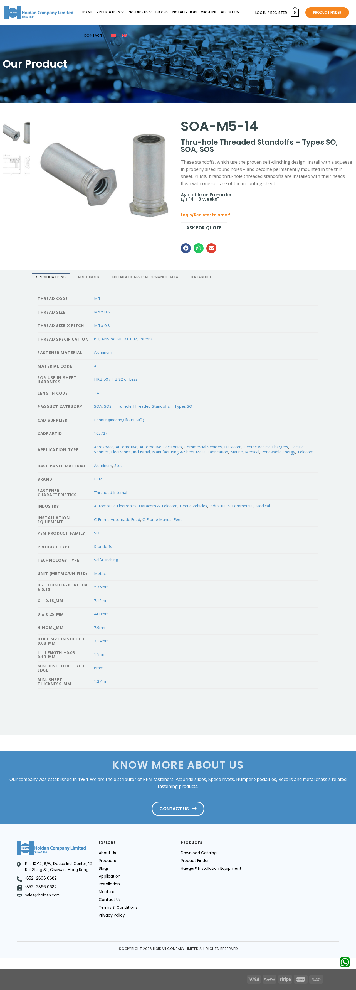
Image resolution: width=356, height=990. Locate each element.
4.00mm (101, 613)
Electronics (121, 452)
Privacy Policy (112, 915)
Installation (184, 11)
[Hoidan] (38, 12)
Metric (100, 573)
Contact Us (110, 899)
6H (96, 339)
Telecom (305, 452)
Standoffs (103, 546)
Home (87, 11)
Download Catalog (199, 853)
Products (138, 11)
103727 (100, 433)
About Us (230, 11)
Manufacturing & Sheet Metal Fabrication (190, 452)
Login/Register (196, 215)
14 (96, 392)
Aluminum (103, 352)
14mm (100, 654)
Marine (236, 452)
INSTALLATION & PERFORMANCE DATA (145, 277)
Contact (93, 35)
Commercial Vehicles (203, 446)
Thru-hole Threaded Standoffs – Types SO (153, 406)
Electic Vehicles (193, 505)
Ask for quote (204, 228)
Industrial (141, 452)
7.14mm (101, 640)
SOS (108, 406)
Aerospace (103, 446)
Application (108, 11)
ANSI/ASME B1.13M (119, 339)
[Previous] (44, 171)
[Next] (163, 171)
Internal (147, 339)
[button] (186, 248)
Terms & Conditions (118, 907)
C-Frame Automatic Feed (117, 519)
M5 (97, 298)
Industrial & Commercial (231, 505)
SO (96, 532)
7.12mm (101, 600)
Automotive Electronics (161, 446)
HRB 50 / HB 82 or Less (115, 379)
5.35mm (101, 586)
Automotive (126, 446)
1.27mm (101, 681)
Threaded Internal (110, 492)
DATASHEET (201, 277)
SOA (98, 406)
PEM (98, 479)
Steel (118, 465)
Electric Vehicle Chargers (266, 446)
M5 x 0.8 (102, 312)
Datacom (232, 446)
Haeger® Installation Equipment (211, 868)
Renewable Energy (278, 452)
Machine (209, 11)
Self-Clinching (106, 559)
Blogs (161, 11)
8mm (98, 667)
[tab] (51, 277)
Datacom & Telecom (158, 505)
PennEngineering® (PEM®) (119, 419)
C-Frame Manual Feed (162, 519)
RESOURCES (88, 277)
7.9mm (100, 627)
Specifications (51, 277)
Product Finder (195, 860)
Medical (252, 452)
